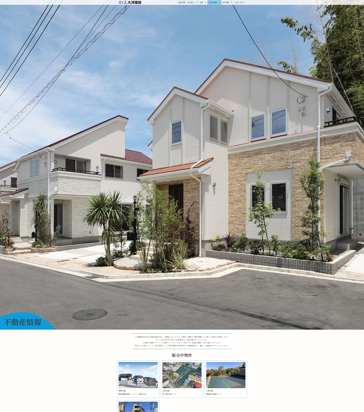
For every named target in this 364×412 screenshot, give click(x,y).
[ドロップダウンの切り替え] (196, 2)
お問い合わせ (240, 2)
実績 (201, 2)
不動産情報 (212, 2)
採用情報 (225, 2)
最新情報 (181, 2)
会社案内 (190, 2)
